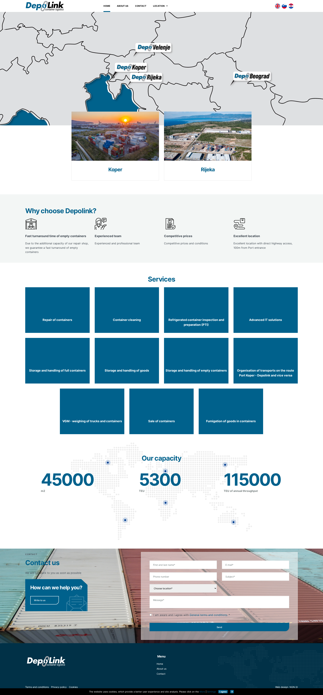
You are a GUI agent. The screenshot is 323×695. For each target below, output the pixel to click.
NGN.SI (294, 687)
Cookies (73, 687)
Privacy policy (59, 687)
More (202, 691)
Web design (281, 687)
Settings (211, 691)
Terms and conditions (37, 687)
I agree (223, 691)
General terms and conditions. (209, 615)
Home (106, 6)
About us (161, 668)
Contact (161, 673)
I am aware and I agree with (190, 615)
